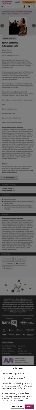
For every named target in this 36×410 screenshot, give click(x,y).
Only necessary (17, 407)
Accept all (29, 407)
